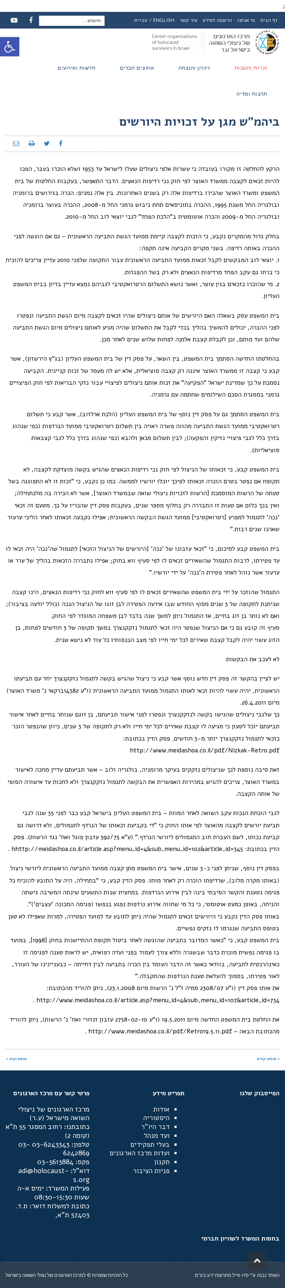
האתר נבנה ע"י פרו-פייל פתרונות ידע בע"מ (237, 1275)
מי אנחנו (246, 20)
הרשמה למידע (217, 20)
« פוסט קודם (268, 1059)
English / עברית (154, 20)
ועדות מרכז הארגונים (139, 1153)
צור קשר (188, 20)
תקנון (162, 1162)
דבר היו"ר (155, 1127)
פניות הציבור (151, 1171)
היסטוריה (156, 1118)
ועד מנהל (157, 1135)
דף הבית (269, 20)
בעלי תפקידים (150, 1144)
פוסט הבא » (16, 1059)
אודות (161, 1109)
